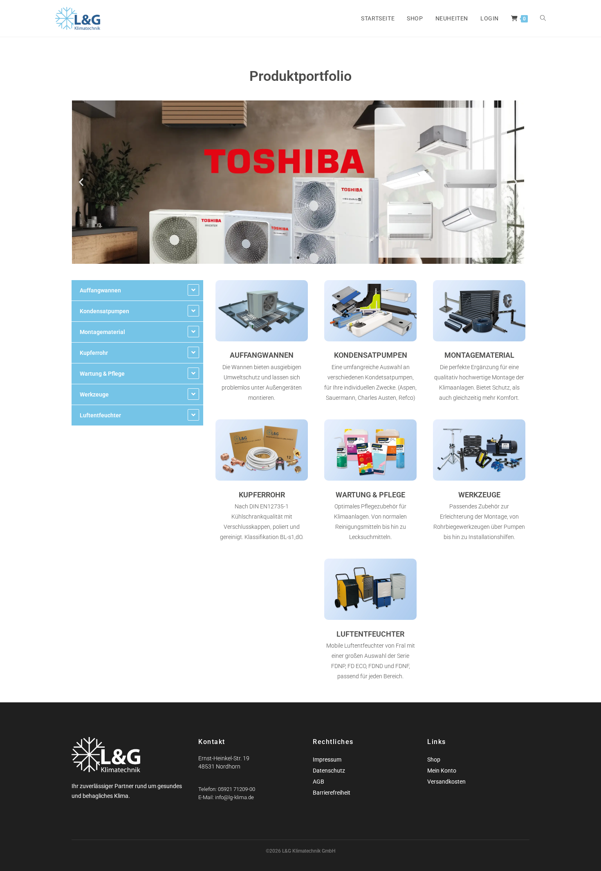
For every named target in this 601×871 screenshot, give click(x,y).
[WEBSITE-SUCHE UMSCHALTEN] (543, 18)
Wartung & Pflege (102, 373)
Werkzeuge (94, 394)
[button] (81, 182)
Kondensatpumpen (104, 311)
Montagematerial (102, 332)
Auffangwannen (100, 290)
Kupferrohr (94, 353)
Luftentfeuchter (100, 415)
